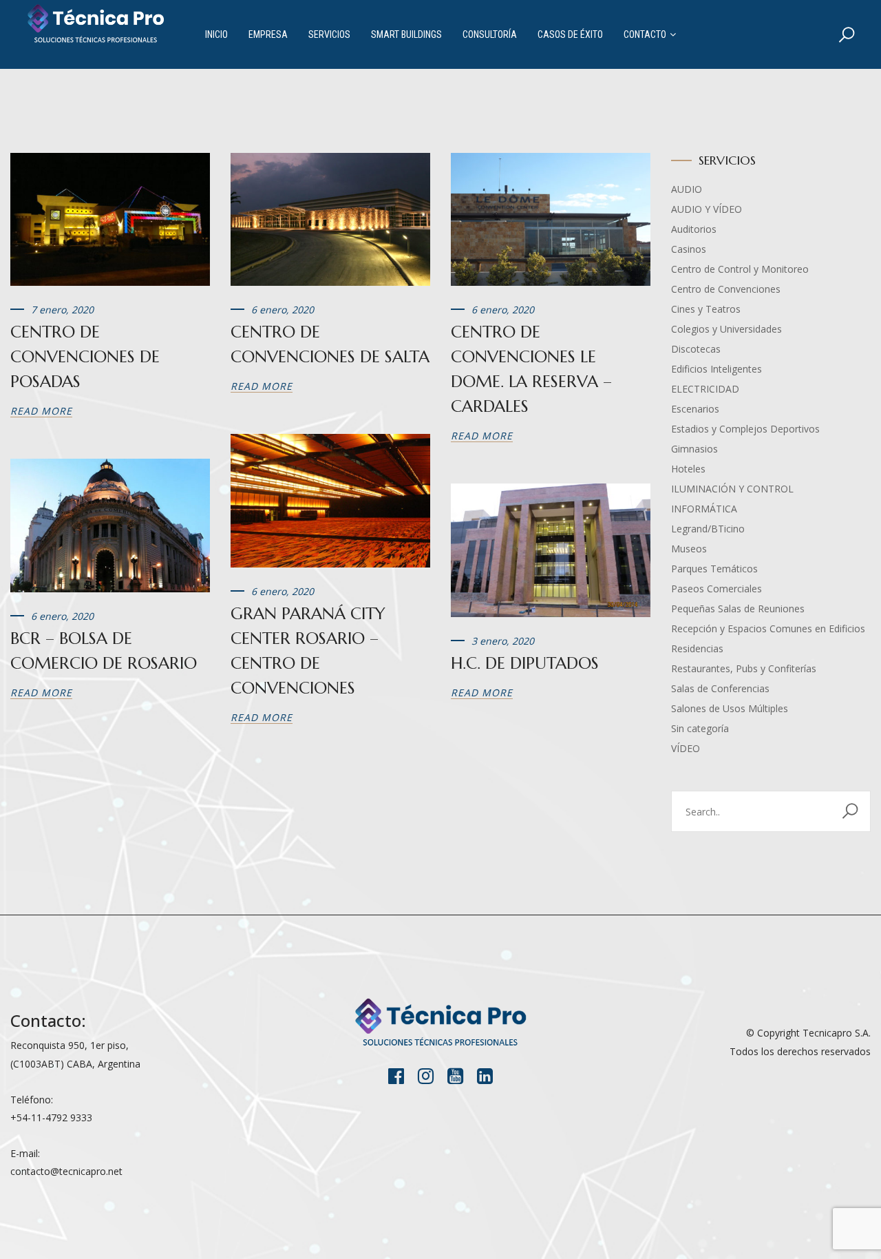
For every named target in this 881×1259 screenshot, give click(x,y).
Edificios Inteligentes (716, 368)
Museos (689, 548)
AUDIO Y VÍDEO (706, 209)
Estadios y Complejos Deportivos (745, 428)
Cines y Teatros (706, 308)
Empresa (268, 34)
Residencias (697, 648)
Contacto (645, 34)
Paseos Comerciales (716, 588)
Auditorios (694, 229)
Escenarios (695, 408)
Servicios (329, 34)
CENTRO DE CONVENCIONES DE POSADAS (85, 357)
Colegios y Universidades (726, 328)
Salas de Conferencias (720, 688)
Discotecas (696, 348)
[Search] (846, 34)
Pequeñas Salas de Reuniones (738, 608)
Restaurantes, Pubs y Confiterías (743, 668)
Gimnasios (694, 448)
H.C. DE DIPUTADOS (525, 663)
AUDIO (686, 189)
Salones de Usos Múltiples (729, 708)
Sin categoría (700, 728)
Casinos (688, 249)
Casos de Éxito (570, 34)
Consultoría (490, 34)
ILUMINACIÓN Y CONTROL (732, 488)
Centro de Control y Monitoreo (740, 268)
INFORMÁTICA (704, 508)
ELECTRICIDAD (705, 388)
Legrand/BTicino (708, 528)
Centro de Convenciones (726, 288)
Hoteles (688, 468)
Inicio (216, 34)
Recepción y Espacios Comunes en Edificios (768, 628)
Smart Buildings (406, 34)
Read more (41, 410)
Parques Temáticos (714, 568)
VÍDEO (685, 748)
